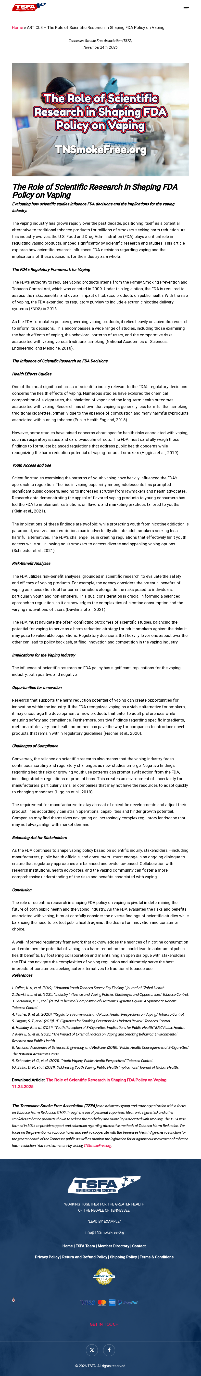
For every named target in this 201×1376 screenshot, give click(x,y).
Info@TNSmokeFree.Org (104, 1232)
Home (17, 27)
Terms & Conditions (157, 1257)
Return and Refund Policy (84, 1257)
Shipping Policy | (125, 1257)
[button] (186, 7)
